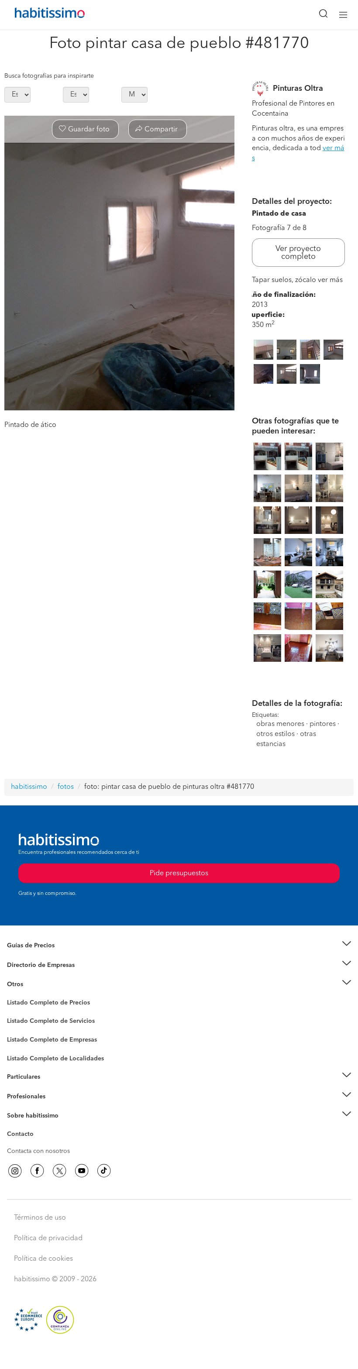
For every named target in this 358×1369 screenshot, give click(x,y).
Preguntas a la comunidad (43, 1004)
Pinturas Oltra (298, 89)
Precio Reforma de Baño (41, 956)
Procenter (20, 1021)
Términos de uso (40, 1217)
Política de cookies (43, 1258)
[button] (179, 945)
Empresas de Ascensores (41, 976)
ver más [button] (330, 280)
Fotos (14, 1013)
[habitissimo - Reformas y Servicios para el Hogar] (39, 15)
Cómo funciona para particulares (52, 1088)
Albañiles (20, 1045)
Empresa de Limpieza (37, 984)
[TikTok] (104, 1171)
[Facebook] (37, 1171)
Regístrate (20, 1097)
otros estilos (275, 734)
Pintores (18, 1028)
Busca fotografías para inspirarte (49, 76)
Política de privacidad (48, 1238)
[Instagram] (15, 1171)
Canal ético (22, 1135)
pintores (323, 724)
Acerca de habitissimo (38, 1127)
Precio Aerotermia (32, 965)
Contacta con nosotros (38, 1151)
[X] (59, 1171)
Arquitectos (23, 1054)
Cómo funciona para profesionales (55, 1107)
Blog (14, 995)
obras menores (280, 724)
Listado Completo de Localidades (55, 1059)
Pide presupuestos (179, 1354)
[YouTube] (82, 1171)
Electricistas (23, 1037)
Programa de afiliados (37, 1144)
